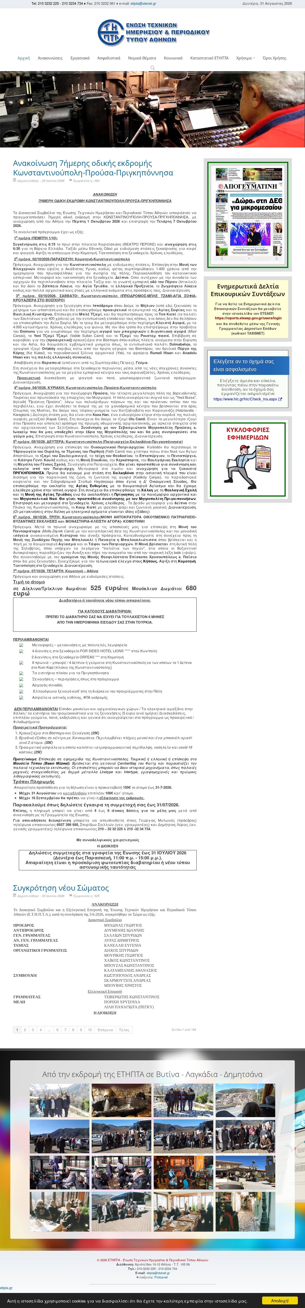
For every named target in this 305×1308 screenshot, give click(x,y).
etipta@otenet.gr (143, 3)
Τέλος (124, 1029)
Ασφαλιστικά (108, 58)
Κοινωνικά (173, 58)
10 (90, 1029)
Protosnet (161, 1277)
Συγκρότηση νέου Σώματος (61, 888)
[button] (153, 68)
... (49, 1029)
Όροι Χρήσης (274, 58)
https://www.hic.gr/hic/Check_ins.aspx (245, 399)
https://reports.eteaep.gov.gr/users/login (248, 317)
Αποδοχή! (280, 1300)
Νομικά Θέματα (142, 58)
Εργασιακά (80, 58)
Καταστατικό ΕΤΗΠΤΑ (209, 58)
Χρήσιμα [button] (244, 58)
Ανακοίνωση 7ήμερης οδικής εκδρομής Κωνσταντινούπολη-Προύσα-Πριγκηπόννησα (93, 168)
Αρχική (24, 58)
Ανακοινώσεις (50, 58)
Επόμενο (105, 1029)
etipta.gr (6, 1287)
